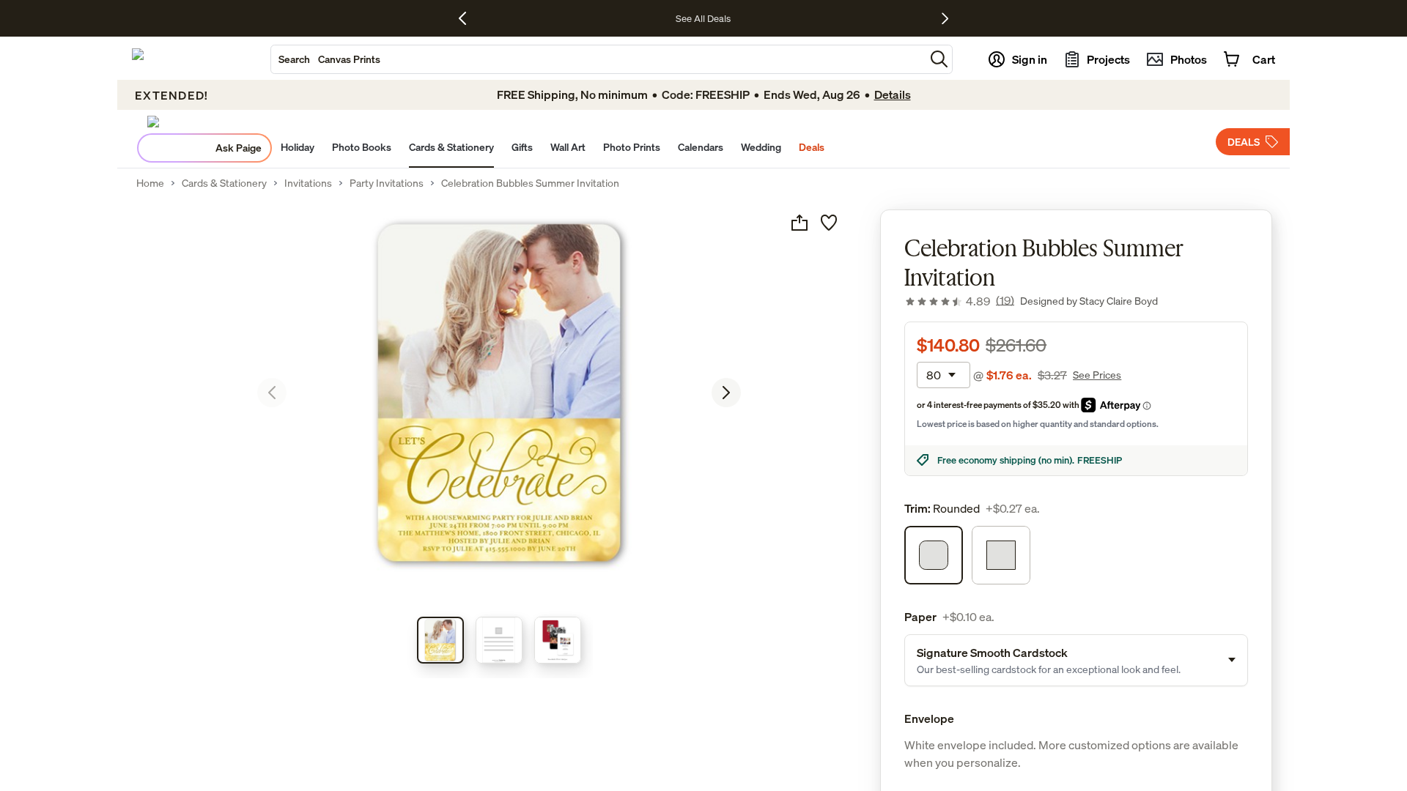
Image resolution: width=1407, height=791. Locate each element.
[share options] (799, 222)
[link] (959, 301)
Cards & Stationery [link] (224, 183)
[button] (939, 59)
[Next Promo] (945, 18)
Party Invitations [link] (387, 183)
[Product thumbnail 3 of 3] (557, 640)
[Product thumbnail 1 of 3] (440, 640)
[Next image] (726, 392)
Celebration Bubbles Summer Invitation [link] (530, 183)
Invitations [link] (308, 183)
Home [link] (150, 183)
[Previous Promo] (468, 18)
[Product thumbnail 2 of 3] (499, 640)
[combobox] (598, 59)
